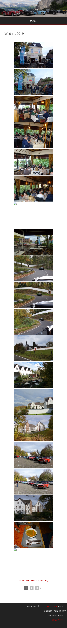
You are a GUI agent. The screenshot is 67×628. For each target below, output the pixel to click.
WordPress (57, 620)
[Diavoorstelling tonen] (33, 580)
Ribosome (52, 606)
